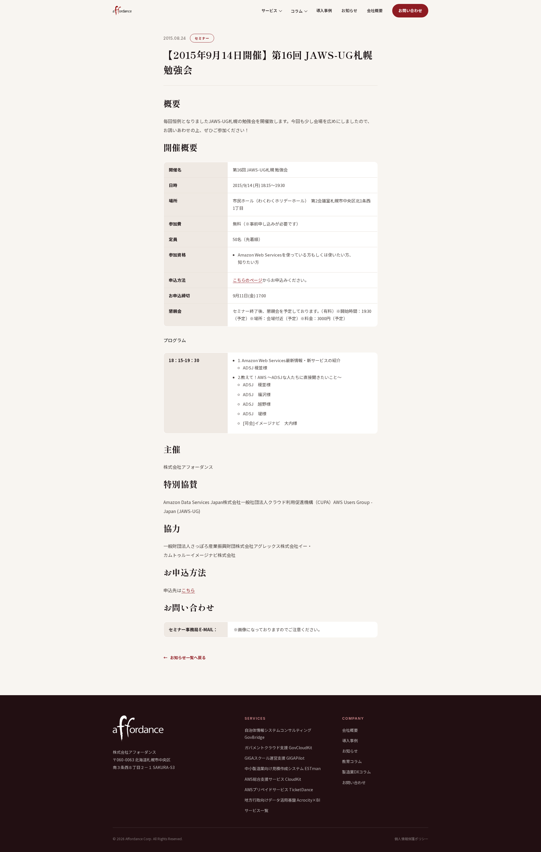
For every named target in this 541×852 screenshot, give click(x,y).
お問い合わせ (410, 10)
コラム (297, 11)
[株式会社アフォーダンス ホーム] (122, 10)
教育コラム (352, 761)
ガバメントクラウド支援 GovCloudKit (278, 747)
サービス (269, 10)
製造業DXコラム (356, 772)
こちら (188, 590)
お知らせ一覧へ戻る (184, 657)
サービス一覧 (256, 810)
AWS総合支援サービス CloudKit (273, 779)
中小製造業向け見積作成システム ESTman (283, 768)
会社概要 (375, 10)
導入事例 (324, 10)
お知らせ (349, 10)
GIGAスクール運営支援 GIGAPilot (275, 758)
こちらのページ (247, 280)
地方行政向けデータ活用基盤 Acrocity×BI (282, 800)
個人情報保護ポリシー (411, 838)
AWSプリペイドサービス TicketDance (279, 789)
